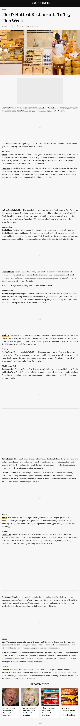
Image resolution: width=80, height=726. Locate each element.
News (4, 10)
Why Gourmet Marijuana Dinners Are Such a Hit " (32, 285)
